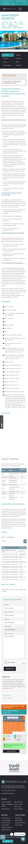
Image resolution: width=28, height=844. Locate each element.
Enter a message (8, 633)
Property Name (7, 626)
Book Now (18, 65)
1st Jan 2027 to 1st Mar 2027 (10, 562)
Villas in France (18, 802)
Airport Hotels (5, 825)
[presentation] (3, 40)
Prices (5, 62)
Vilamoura (21, 24)
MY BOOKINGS (22, 1)
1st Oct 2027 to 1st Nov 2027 (10, 577)
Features (18, 55)
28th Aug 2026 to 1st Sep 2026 (9, 551)
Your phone (6, 619)
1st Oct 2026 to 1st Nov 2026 (10, 557)
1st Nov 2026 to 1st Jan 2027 (10, 559)
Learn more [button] (19, 837)
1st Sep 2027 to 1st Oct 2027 (10, 574)
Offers (17, 62)
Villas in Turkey (18, 804)
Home (3, 25)
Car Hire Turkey (5, 818)
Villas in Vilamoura (18, 27)
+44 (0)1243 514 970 (8, 1)
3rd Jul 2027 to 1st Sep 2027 (10, 572)
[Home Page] (9, 9)
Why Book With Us (20, 822)
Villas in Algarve (6, 27)
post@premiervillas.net (7, 793)
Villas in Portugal (12, 25)
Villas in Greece (5, 809)
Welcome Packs (5, 829)
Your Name (6, 604)
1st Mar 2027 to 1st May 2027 (10, 564)
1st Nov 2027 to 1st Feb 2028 (10, 579)
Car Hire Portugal (6, 820)
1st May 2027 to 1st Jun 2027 (10, 567)
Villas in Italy (17, 806)
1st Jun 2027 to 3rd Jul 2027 (10, 569)
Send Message (10, 668)
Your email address (8, 612)
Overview (5, 55)
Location (5, 58)
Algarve (11, 24)
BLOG (24, 3)
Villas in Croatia (18, 809)
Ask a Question (7, 65)
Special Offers (19, 820)
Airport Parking (5, 822)
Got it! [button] (7, 841)
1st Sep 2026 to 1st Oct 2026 (10, 554)
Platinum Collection (6, 827)
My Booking (18, 818)
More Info (18, 58)
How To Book (18, 825)
